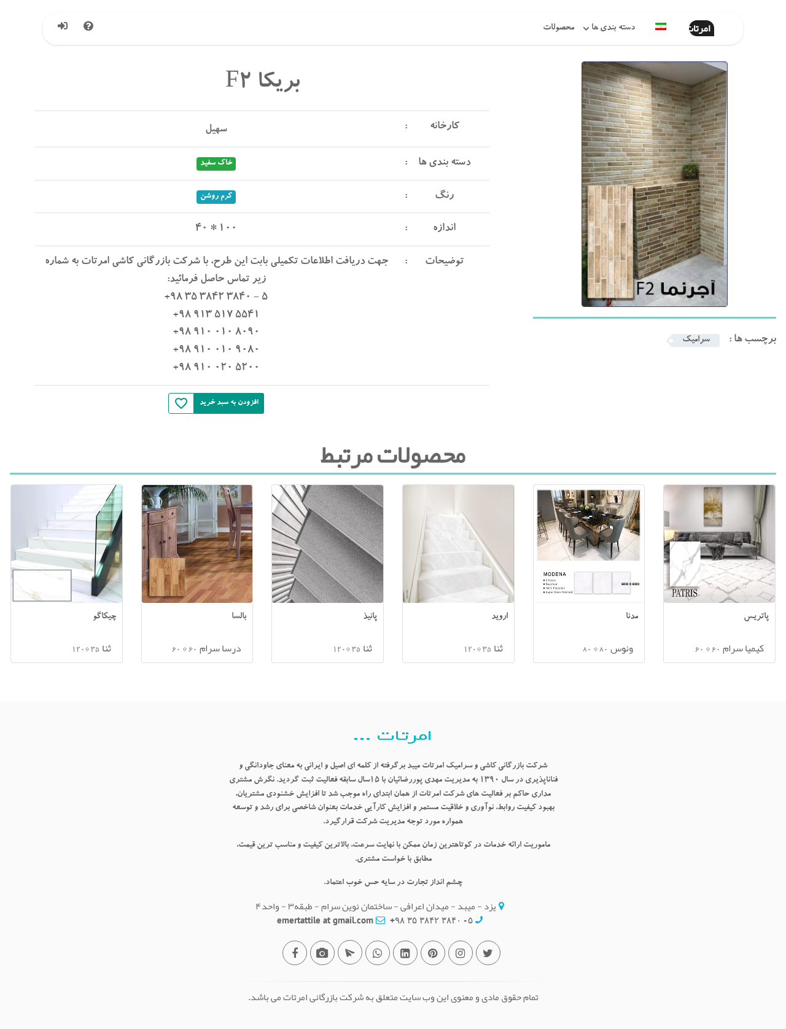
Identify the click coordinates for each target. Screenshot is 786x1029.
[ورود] (67, 28)
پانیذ (370, 617)
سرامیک (696, 340)
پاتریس (756, 617)
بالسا (239, 617)
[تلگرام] (350, 952)
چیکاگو (104, 617)
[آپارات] (322, 953)
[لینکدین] (405, 953)
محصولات (558, 28)
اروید (499, 617)
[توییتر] (488, 953)
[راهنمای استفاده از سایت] (93, 28)
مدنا (632, 617)
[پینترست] (433, 953)
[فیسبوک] (294, 953)
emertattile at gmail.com (325, 920)
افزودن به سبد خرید (229, 402)
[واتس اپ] (377, 953)
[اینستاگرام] (460, 953)
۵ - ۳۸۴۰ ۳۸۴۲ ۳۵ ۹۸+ (431, 920)
